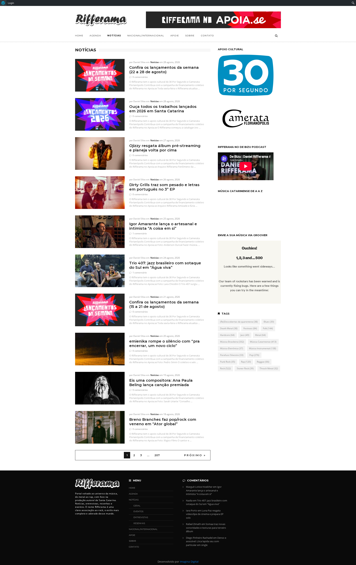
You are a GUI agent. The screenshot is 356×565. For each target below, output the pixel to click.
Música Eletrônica (231, 348)
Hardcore (227, 335)
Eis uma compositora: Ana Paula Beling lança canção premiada (161, 382)
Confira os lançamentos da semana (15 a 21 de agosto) (164, 304)
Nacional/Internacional (145, 35)
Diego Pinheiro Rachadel (199, 537)
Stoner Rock (245, 368)
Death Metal (229, 328)
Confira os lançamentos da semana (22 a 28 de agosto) (164, 69)
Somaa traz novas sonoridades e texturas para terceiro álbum (206, 527)
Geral (137, 505)
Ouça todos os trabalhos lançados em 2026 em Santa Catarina (163, 108)
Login (11, 2)
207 (157, 455)
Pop (254, 355)
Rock (225, 368)
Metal (260, 335)
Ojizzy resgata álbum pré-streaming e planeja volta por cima (164, 147)
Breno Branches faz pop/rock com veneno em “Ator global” (162, 421)
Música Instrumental (262, 348)
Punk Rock (227, 361)
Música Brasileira (232, 341)
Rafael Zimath (193, 524)
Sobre (190, 35)
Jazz (244, 335)
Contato (207, 35)
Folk (268, 328)
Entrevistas (141, 517)
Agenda (95, 35)
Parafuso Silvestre (231, 355)
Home (79, 35)
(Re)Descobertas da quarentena (239, 321)
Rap (246, 361)
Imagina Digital (189, 561)
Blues (269, 321)
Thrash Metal (269, 368)
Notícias (114, 35)
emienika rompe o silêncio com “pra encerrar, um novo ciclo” (164, 343)
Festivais (250, 328)
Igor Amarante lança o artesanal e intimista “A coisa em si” (163, 226)
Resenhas (139, 523)
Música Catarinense (263, 341)
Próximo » (195, 455)
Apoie (174, 35)
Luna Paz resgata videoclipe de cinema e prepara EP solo (204, 514)
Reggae (263, 361)
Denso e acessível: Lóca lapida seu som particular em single (206, 541)
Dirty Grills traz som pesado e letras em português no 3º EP (164, 187)
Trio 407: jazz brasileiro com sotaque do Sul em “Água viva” (165, 265)
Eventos (138, 511)
